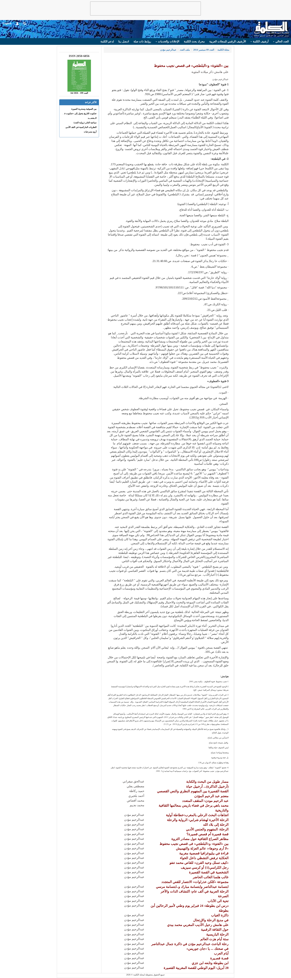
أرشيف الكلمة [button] (260, 41)
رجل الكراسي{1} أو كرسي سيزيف (205, 867)
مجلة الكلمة (223, 49)
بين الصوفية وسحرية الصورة (84, 109)
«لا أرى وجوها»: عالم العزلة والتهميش (202, 848)
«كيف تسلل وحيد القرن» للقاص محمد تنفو (199, 863)
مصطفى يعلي (135, 786)
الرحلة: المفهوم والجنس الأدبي (207, 829)
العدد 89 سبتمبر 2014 (203, 49)
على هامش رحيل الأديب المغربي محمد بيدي (198, 925)
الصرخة (223, 896)
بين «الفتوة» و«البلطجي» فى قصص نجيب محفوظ (194, 844)
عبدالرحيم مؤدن (168, 49)
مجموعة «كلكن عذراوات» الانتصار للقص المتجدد (195, 882)
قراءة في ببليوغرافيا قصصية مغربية (204, 853)
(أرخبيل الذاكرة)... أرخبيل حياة (207, 786)
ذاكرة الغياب (220, 915)
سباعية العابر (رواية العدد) (85, 122)
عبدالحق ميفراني (133, 781)
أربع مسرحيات (90, 132)
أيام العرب (221, 953)
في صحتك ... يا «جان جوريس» (207, 949)
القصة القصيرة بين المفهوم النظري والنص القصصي (193, 791)
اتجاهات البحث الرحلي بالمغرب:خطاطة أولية (197, 815)
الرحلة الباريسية (217, 934)
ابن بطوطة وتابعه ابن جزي (210, 963)
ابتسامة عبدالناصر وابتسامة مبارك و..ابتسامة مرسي (192, 887)
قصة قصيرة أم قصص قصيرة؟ (208, 834)
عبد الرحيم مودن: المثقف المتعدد (205, 801)
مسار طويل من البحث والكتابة (207, 781)
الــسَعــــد (92, 118)
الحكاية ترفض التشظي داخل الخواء (204, 858)
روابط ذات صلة (142, 41)
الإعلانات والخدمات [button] (168, 41)
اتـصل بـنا (123, 41)
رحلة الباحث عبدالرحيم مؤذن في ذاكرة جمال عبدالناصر (190, 944)
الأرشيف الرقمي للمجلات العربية (227, 41)
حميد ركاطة (136, 791)
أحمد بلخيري (136, 795)
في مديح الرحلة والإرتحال (211, 920)
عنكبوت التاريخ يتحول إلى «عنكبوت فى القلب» (76, 113)
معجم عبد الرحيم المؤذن (211, 796)
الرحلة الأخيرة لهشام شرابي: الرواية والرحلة (198, 820)
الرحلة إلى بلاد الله (216, 824)
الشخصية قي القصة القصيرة (209, 872)
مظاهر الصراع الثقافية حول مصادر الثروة (200, 839)
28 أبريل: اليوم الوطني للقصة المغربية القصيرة (196, 968)
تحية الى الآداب (218, 901)
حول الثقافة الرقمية (215, 929)
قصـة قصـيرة (219, 958)
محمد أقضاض (135, 800)
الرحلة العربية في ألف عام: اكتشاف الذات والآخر (195, 891)
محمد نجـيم (137, 805)
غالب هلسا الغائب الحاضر (211, 877)
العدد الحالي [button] (282, 41)
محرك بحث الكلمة (194, 41)
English (7, 23)
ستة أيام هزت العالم (214, 939)
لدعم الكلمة (107, 41)
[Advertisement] (145, 8)
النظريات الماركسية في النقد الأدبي (81, 127)
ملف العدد (185, 49)
